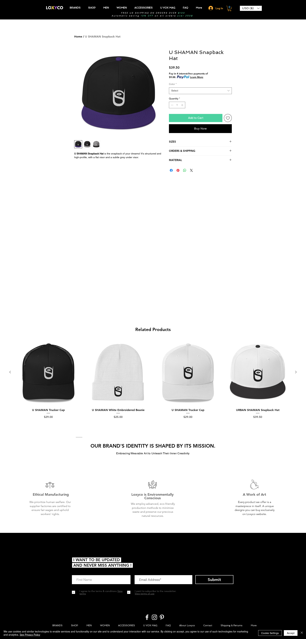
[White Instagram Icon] (154, 617)
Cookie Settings (270, 633)
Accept (290, 633)
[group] (153, 383)
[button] (229, 8)
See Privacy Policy (30, 634)
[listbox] (251, 8)
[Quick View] (48, 372)
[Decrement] (171, 105)
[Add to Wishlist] (228, 118)
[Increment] (182, 105)
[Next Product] (296, 372)
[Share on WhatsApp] (185, 170)
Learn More (196, 77)
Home (78, 36)
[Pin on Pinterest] (178, 170)
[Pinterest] (161, 617)
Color (173, 84)
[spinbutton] (177, 105)
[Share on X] (191, 170)
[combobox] (200, 90)
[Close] (302, 633)
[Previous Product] (10, 372)
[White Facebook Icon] (147, 617)
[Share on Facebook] (171, 170)
